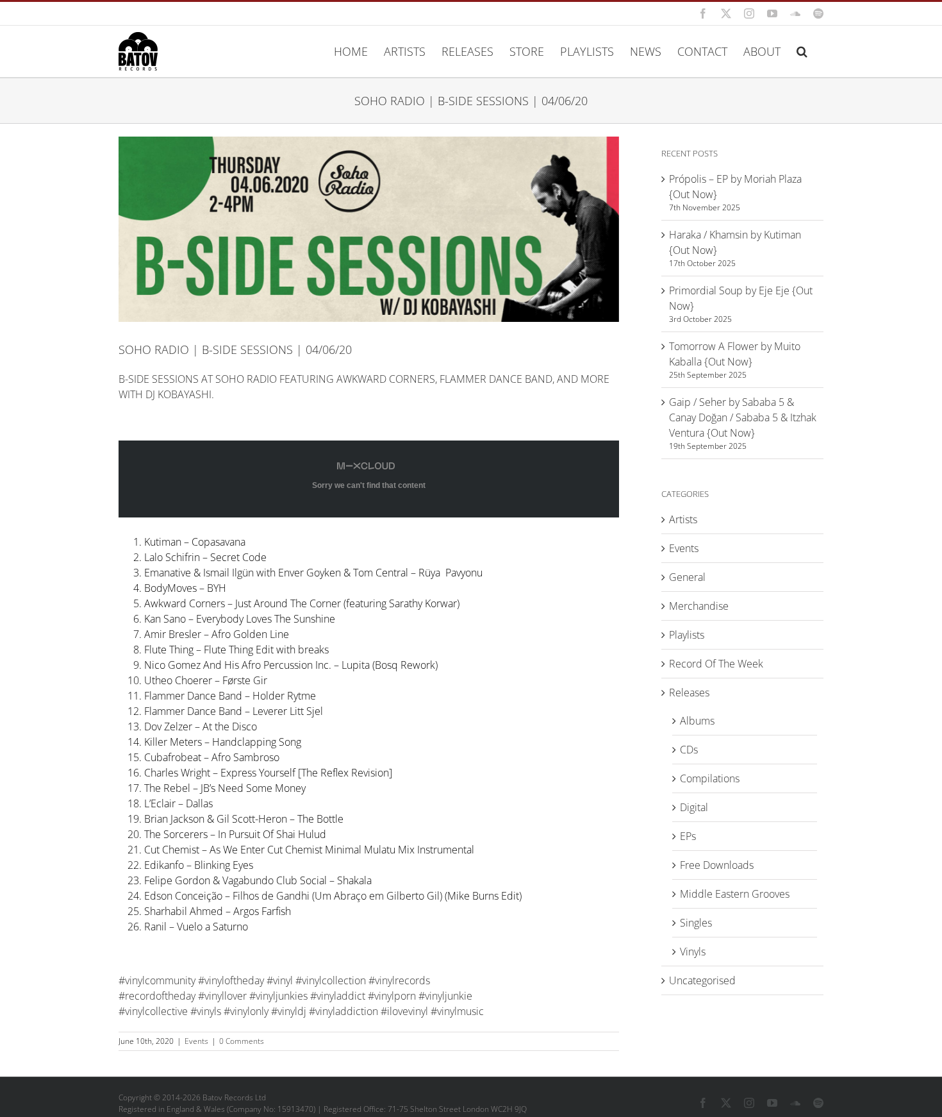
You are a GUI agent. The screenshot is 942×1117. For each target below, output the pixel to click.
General (687, 577)
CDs (689, 750)
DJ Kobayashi (178, 394)
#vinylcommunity (157, 980)
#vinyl (280, 980)
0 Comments (241, 1041)
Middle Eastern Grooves (734, 894)
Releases (689, 692)
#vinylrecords (399, 980)
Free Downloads (717, 865)
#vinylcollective (153, 1011)
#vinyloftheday (231, 980)
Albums (697, 721)
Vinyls (693, 952)
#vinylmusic (457, 1011)
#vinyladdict (337, 996)
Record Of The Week (716, 664)
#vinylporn (392, 996)
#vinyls (205, 1011)
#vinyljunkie (445, 996)
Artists (683, 519)
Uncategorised (702, 980)
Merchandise (699, 606)
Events (196, 1041)
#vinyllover (222, 996)
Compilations (710, 778)
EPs (688, 836)
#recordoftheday (157, 996)
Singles (696, 923)
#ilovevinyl (404, 1011)
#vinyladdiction (343, 1011)
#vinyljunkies (278, 996)
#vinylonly (246, 1011)
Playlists (686, 635)
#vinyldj (288, 1011)
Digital (694, 807)
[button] (802, 51)
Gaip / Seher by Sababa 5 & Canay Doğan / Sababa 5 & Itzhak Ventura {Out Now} (742, 417)
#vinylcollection (330, 980)
